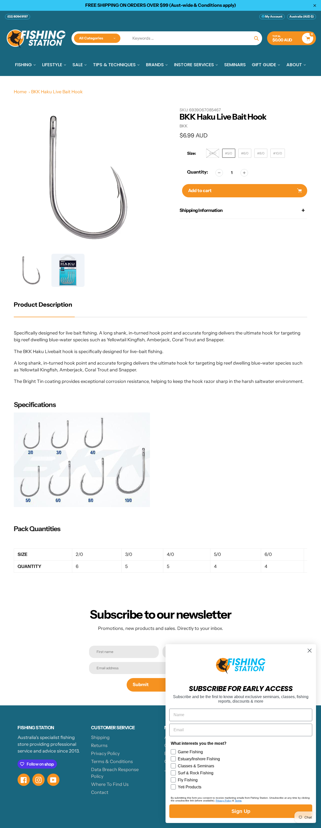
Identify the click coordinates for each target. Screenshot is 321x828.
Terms (238, 800)
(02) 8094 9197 (17, 16)
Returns (99, 745)
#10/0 (277, 153)
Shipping (100, 737)
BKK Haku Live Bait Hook (57, 92)
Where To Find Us (110, 784)
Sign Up (240, 811)
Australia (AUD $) (301, 16)
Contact (99, 792)
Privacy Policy (105, 753)
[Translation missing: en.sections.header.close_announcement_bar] (314, 5)
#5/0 (228, 153)
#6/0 (245, 153)
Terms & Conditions (112, 761)
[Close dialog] (309, 650)
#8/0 (261, 153)
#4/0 (212, 153)
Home (20, 92)
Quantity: (197, 172)
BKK (184, 125)
